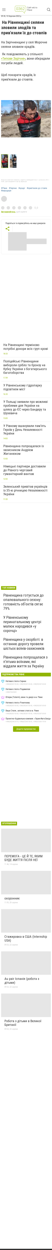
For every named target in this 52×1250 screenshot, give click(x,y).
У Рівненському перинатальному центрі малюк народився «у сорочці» (22, 624)
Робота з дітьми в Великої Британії (22, 1023)
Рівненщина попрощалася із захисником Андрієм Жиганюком (23, 450)
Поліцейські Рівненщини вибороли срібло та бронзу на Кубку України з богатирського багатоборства (25, 367)
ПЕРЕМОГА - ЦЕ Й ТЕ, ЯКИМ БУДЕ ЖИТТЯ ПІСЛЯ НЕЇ (23, 858)
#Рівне (4, 188)
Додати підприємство (26, 729)
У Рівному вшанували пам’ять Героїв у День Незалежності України (24, 429)
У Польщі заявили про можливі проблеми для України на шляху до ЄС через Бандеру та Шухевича (25, 407)
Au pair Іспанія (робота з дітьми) (21, 981)
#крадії (21, 188)
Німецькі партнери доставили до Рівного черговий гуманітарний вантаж (24, 470)
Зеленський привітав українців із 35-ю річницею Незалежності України (25, 490)
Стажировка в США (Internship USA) (25, 938)
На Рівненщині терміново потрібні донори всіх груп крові (25, 347)
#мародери (6, 190)
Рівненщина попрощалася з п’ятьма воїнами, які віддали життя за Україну (25, 661)
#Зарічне (13, 188)
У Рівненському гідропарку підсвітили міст (22, 387)
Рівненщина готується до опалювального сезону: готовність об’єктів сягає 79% (23, 602)
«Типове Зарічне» (13, 58)
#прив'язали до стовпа (37, 188)
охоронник (12, 898)
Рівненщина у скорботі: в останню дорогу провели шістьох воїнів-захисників (23, 644)
